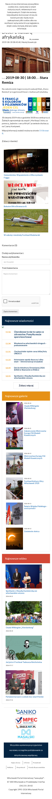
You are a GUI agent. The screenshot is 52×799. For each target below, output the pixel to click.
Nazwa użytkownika (10, 257)
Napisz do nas (15, 763)
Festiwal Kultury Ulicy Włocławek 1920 (34, 482)
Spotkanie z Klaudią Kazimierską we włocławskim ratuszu (21, 592)
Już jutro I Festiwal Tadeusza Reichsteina (24, 662)
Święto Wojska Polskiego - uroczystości (35, 507)
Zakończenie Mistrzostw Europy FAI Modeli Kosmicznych (35, 433)
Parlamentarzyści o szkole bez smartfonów (25, 697)
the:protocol (21, 767)
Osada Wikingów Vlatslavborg (31, 407)
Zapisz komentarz (10, 311)
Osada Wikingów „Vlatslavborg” (20, 627)
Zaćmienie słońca (31, 531)
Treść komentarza (10, 268)
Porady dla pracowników (37, 767)
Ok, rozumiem (34, 39)
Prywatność (37, 763)
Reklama (10, 767)
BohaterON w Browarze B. (15, 206)
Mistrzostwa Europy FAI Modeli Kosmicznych (34, 457)
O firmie (27, 763)
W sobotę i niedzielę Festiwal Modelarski (22, 235)
